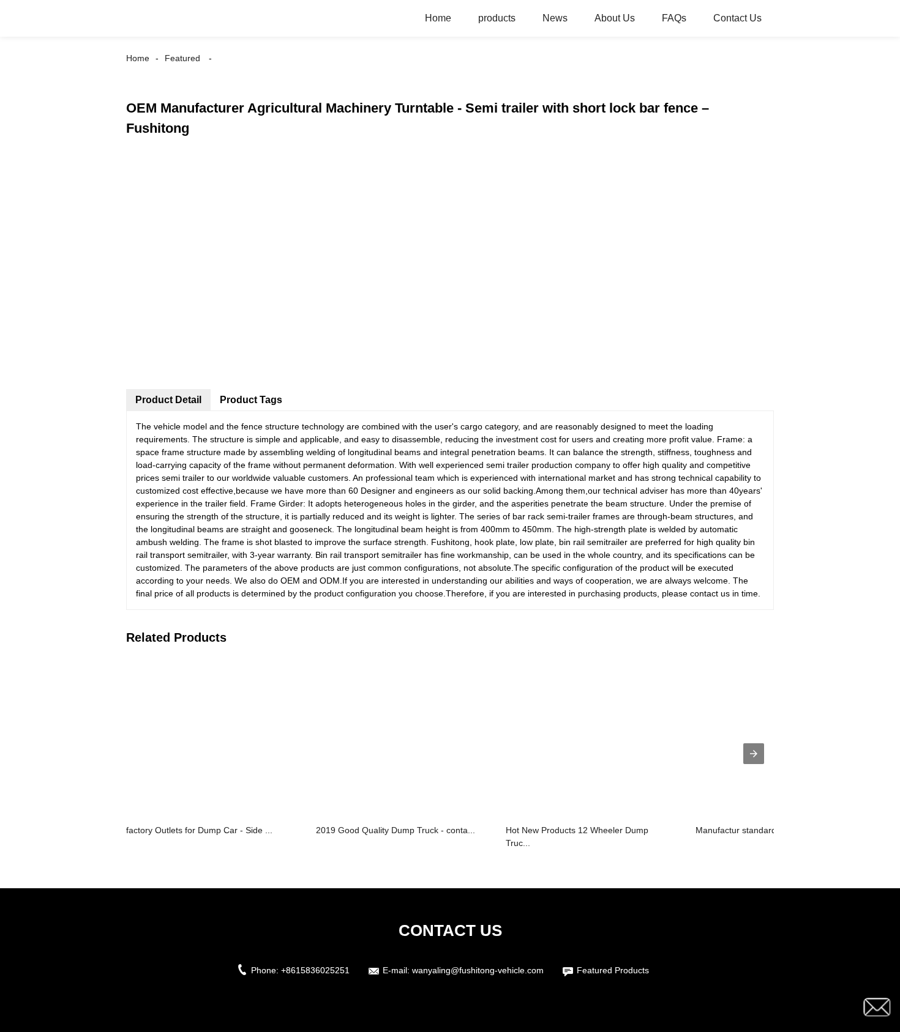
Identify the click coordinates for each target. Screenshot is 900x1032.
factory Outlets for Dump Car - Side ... (199, 830)
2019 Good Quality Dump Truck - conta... (395, 830)
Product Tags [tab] (251, 400)
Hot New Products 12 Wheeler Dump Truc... (577, 836)
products (497, 18)
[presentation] (753, 753)
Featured (182, 58)
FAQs (674, 18)
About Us (614, 18)
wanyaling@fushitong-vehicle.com (478, 970)
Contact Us (737, 18)
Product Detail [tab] (168, 400)
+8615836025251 (315, 970)
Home (438, 18)
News (555, 18)
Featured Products (613, 970)
